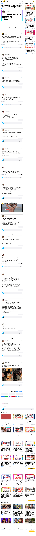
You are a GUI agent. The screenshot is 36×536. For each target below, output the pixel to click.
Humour (2, 3)
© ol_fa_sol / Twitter (3, 67)
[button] (4, 394)
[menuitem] (13, 1)
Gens (25, 28)
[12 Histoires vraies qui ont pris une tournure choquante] (18, 458)
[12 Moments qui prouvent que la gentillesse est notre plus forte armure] (30, 416)
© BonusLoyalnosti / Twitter (4, 352)
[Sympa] (5, 1)
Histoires (26, 16)
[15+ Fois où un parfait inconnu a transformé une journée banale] (18, 416)
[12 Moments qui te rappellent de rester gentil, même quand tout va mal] (30, 21)
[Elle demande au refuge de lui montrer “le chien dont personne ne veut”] (6, 506)
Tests (2, 425)
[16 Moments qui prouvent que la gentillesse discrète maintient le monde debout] (6, 444)
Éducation (26, 453)
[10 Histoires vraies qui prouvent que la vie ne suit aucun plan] (18, 444)
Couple (25, 41)
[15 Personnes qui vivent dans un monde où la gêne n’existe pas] (30, 46)
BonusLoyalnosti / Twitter (19, 391)
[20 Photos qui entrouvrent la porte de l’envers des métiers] (30, 490)
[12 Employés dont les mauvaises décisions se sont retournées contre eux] (18, 490)
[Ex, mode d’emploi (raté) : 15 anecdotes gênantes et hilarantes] (30, 429)
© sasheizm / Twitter (3, 101)
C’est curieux (14, 436)
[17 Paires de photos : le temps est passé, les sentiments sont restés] (6, 429)
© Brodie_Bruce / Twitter (3, 263)
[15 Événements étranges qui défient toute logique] (18, 429)
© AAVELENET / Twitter (3, 174)
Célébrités (2, 529)
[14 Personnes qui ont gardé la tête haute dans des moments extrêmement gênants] (6, 458)
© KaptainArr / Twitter (3, 382)
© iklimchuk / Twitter (3, 44)
